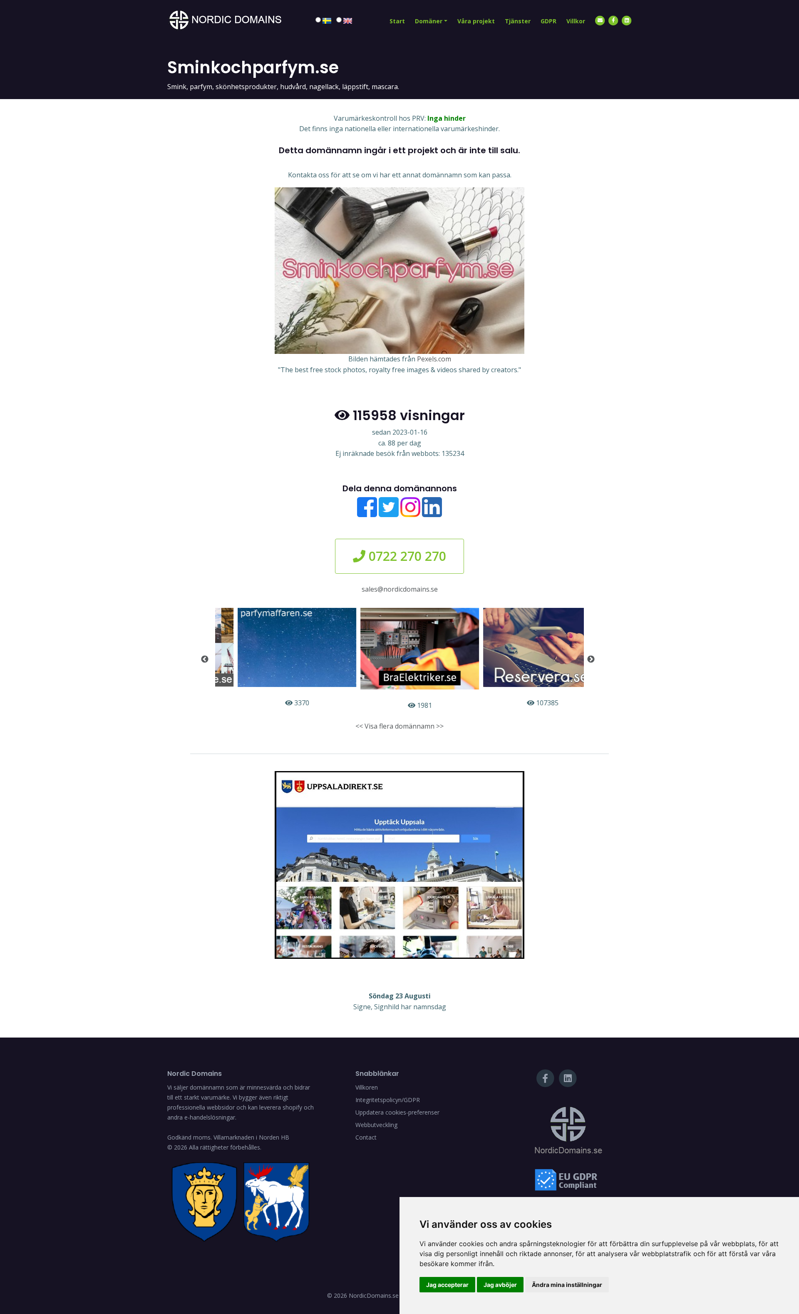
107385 (526, 702)
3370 (280, 702)
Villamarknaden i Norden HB (251, 1137)
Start (397, 21)
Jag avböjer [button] (500, 1284)
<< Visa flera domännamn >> (399, 726)
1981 (403, 705)
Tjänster (518, 21)
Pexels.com (434, 358)
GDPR (548, 21)
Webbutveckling (376, 1125)
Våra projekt (476, 21)
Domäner (428, 21)
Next (591, 659)
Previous (205, 659)
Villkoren (366, 1087)
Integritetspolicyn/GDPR (387, 1100)
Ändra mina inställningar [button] (567, 1284)
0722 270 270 (405, 556)
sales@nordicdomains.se (400, 589)
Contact (366, 1137)
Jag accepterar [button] (447, 1284)
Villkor (575, 21)
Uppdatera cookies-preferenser (397, 1112)
